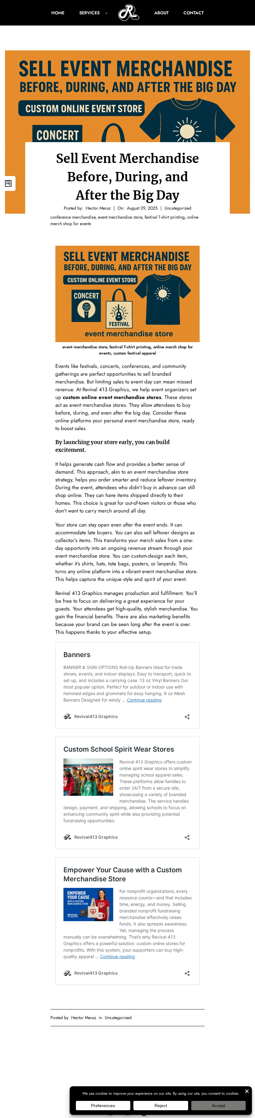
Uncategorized (178, 208)
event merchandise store (120, 217)
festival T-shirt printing (165, 217)
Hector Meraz (83, 1017)
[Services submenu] (106, 13)
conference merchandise (72, 217)
